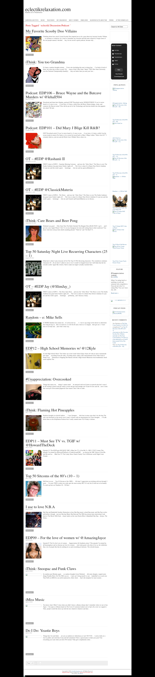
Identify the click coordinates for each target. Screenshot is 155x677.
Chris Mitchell (117, 339)
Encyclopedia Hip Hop (49, 17)
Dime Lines (84, 20)
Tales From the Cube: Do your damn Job (120, 208)
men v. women (73, 20)
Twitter (62, 17)
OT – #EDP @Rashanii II (45, 158)
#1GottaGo (36, 17)
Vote (118, 70)
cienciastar (116, 332)
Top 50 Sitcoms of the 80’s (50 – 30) (120, 345)
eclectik (115, 277)
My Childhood (62, 20)
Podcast (27, 17)
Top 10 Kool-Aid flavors (120, 244)
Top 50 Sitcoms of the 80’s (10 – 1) (52, 475)
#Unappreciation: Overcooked (48, 379)
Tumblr (90, 17)
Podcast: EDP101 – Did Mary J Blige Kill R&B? (63, 127)
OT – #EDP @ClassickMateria (49, 189)
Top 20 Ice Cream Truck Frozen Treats (119, 262)
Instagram (70, 17)
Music (43, 20)
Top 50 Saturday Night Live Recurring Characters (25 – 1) (66, 253)
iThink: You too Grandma (45, 61)
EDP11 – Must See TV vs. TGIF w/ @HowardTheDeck (53, 442)
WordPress (80, 673)
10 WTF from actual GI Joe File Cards (120, 341)
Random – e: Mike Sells (44, 317)
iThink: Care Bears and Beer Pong (52, 220)
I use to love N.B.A (40, 506)
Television (50, 20)
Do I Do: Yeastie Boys (42, 630)
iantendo (115, 336)
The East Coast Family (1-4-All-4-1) (120, 324)
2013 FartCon (117, 138)
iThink (111, 20)
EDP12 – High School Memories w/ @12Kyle (61, 348)
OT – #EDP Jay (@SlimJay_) (48, 286)
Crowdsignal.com (119, 76)
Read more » (30, 54)
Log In (127, 2)
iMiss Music (35, 599)
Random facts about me (98, 20)
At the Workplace (122, 20)
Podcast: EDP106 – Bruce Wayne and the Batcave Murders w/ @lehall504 (63, 94)
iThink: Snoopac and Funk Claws (51, 568)
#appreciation (80, 17)
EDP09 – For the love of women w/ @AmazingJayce (66, 537)
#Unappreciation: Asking (120, 103)
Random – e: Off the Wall (120, 191)
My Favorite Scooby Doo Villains (51, 30)
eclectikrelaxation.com (48, 9)
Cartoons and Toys (31, 20)
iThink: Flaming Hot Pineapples (50, 409)
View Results (119, 74)
